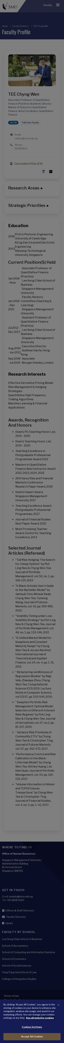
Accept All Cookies (32, 1036)
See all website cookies (40, 1017)
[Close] (58, 1005)
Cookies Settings (32, 1027)
